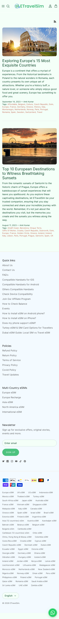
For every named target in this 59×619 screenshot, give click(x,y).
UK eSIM (21, 492)
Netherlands (20, 109)
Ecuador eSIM (8, 549)
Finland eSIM (23, 516)
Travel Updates (10, 374)
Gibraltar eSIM (8, 557)
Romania (6, 112)
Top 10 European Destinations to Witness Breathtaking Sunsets (28, 173)
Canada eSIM (36, 508)
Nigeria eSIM (8, 573)
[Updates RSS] (55, 21)
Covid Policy (9, 369)
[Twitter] (3, 461)
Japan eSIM (27, 500)
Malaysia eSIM (8, 508)
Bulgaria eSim (8, 529)
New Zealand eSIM (46, 569)
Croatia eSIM (25, 541)
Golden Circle (23, 233)
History (37, 107)
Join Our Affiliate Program (16, 298)
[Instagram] (12, 461)
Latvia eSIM (50, 561)
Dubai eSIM (46, 545)
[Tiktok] (20, 461)
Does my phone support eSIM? (19, 323)
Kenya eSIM (36, 561)
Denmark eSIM (30, 545)
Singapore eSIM (40, 504)
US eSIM (32, 492)
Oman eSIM (37, 573)
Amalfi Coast (13, 228)
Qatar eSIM (7, 581)
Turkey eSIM (38, 496)
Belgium (21, 104)
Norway (30, 109)
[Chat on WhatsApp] (53, 613)
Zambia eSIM (36, 585)
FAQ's (5, 274)
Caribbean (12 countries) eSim (15, 533)
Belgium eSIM (38, 525)
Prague (31, 236)
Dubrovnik (43, 230)
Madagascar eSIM (47, 565)
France (13, 107)
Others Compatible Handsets (18, 289)
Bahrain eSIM (8, 525)
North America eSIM (13, 407)
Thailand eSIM (23, 496)
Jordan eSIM (22, 561)
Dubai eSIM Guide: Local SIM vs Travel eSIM (26, 332)
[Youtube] (16, 461)
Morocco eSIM (8, 569)
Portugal (44, 109)
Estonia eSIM (8, 516)
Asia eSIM (7, 402)
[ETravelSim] (29, 6)
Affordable (12, 104)
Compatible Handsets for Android (20, 284)
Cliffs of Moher (9, 230)
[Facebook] (8, 461)
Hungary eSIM (24, 557)
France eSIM (7, 504)
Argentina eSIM (39, 516)
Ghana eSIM (39, 553)
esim (51, 104)
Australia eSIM (42, 500)
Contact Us (8, 270)
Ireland (49, 233)
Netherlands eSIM (27, 569)
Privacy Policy (10, 365)
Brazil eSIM (49, 512)
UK (52, 236)
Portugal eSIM (41, 577)
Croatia (20, 230)
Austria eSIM (33, 521)
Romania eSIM (22, 581)
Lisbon (10, 236)
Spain (13, 112)
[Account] (49, 6)
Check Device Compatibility (17, 294)
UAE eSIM (23, 585)
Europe (5, 107)
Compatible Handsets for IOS (18, 279)
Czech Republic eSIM (11, 545)
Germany (21, 107)
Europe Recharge (11, 397)
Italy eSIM (22, 508)
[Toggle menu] (3, 6)
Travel (39, 112)
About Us (7, 265)
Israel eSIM (35, 512)
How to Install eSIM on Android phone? (23, 313)
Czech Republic (41, 104)
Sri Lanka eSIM (8, 585)
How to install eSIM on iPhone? (19, 318)
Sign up (10, 452)
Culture (29, 104)
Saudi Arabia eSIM (40, 581)
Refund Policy (9, 350)
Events (6, 308)
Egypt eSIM (23, 549)
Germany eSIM (24, 553)
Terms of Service (11, 360)
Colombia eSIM (41, 537)
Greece (29, 107)
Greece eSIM (8, 512)
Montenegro (7, 109)
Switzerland (30, 112)
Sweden (20, 112)
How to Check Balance (14, 303)
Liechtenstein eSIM (10, 565)
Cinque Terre (35, 228)
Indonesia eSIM (46, 492)
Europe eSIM (9, 392)
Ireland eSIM (7, 561)
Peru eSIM (50, 573)
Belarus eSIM (23, 525)
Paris (37, 109)
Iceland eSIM (40, 557)
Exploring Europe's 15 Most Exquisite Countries (26, 62)
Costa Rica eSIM (9, 541)
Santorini (39, 236)
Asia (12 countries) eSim (13, 521)
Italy (43, 107)
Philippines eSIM (9, 577)
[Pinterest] (25, 461)
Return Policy (9, 355)
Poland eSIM (25, 577)
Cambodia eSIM (24, 529)
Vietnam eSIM (23, 504)
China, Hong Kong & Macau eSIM (17, 537)
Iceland (41, 233)
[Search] (9, 6)
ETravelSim (14, 603)
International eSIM (12, 411)
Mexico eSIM (8, 496)
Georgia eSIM (8, 553)
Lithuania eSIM (29, 565)
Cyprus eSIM (40, 541)
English (8, 595)
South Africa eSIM (10, 500)
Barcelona (24, 228)
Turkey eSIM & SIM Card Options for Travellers (27, 327)
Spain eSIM (22, 512)
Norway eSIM (23, 573)
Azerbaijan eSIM (49, 521)
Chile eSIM (37, 533)
